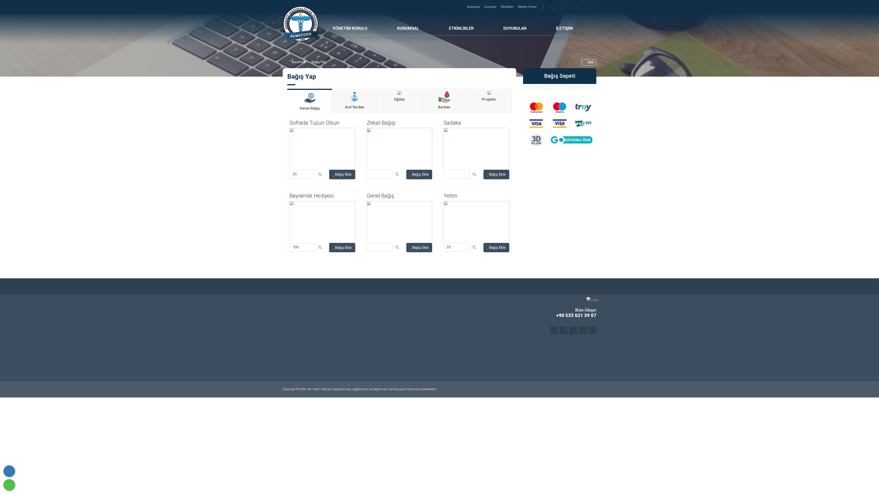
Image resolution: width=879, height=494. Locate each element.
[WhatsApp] (9, 485)
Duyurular (490, 6)
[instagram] (573, 6)
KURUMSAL (408, 28)
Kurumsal (299, 62)
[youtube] (592, 6)
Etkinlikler (507, 6)
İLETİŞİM (564, 28)
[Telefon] (9, 471)
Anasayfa (473, 6)
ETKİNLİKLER (461, 28)
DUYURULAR (514, 28)
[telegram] (564, 6)
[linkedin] (582, 6)
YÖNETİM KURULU (350, 28)
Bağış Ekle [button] (343, 174)
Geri (590, 62)
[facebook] (554, 6)
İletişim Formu (527, 6)
